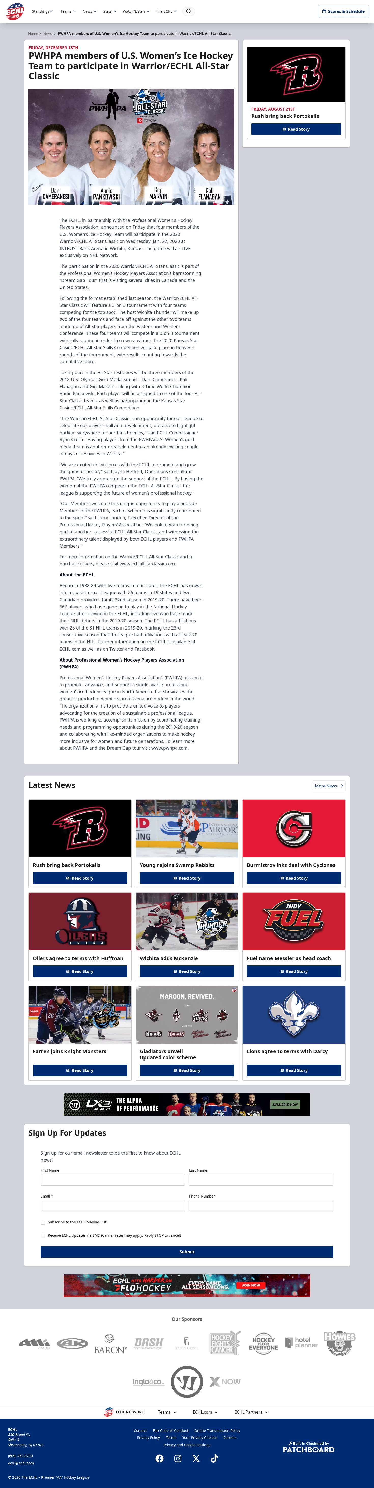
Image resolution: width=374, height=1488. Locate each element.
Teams (66, 11)
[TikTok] (214, 1458)
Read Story (299, 129)
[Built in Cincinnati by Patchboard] (308, 1446)
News (87, 11)
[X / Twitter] (196, 1458)
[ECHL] (15, 11)
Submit (187, 1252)
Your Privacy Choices (199, 1437)
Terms (171, 1437)
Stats (107, 11)
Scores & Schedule (346, 11)
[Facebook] (159, 1458)
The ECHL (164, 11)
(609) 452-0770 (20, 1455)
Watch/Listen (134, 11)
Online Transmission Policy (217, 1430)
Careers (230, 1437)
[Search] (188, 11)
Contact (140, 1430)
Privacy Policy (148, 1437)
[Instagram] (178, 1458)
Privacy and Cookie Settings (187, 1444)
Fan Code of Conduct (170, 1430)
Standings (40, 11)
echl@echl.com (21, 1463)
